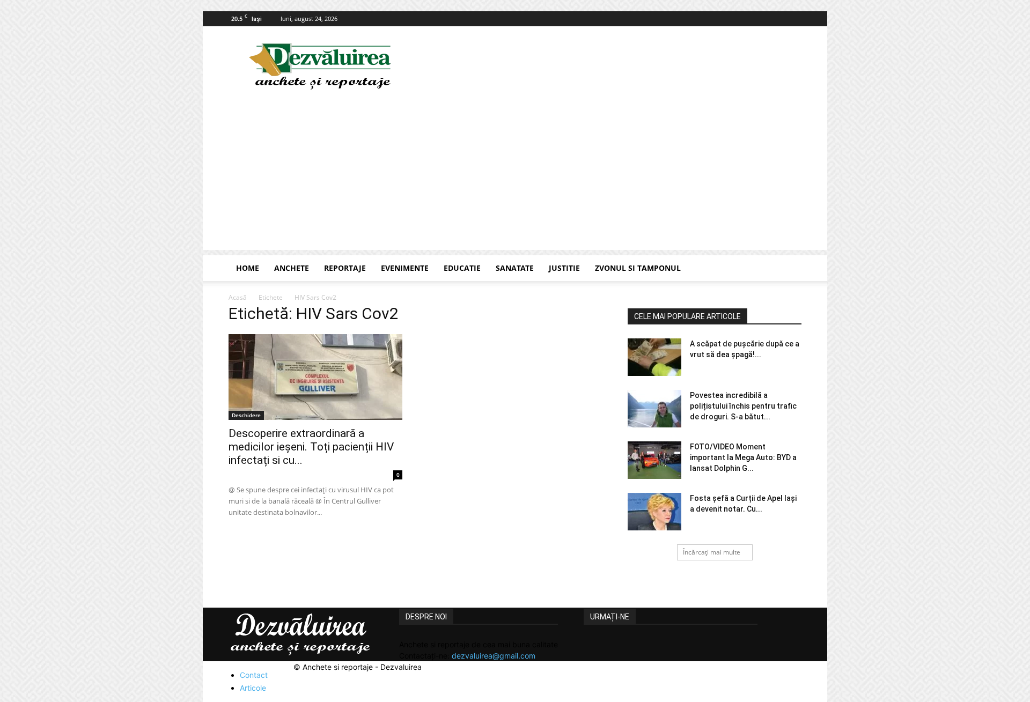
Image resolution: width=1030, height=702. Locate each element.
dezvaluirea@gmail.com (493, 655)
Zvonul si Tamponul (638, 268)
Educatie (462, 268)
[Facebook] (793, 18)
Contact (254, 674)
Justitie (564, 268)
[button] (788, 269)
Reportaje (345, 268)
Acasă (238, 297)
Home (247, 268)
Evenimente (405, 268)
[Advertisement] (515, 175)
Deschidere (246, 415)
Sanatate (515, 268)
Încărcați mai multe (711, 552)
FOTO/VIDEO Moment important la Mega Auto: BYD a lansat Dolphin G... (743, 457)
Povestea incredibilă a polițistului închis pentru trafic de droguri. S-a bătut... (743, 406)
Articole (253, 687)
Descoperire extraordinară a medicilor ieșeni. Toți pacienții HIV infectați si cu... (311, 447)
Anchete (291, 268)
